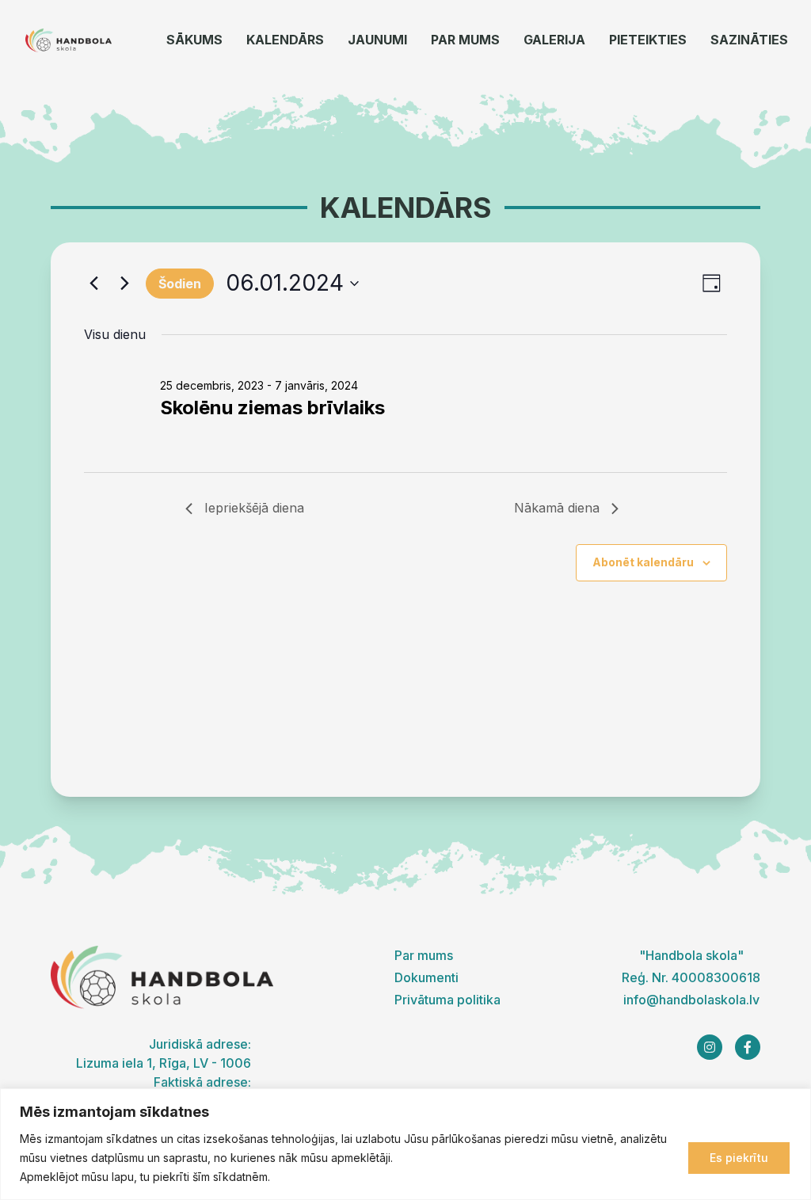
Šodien (179, 283)
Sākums (194, 40)
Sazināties (749, 40)
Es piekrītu (739, 1157)
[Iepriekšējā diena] (93, 283)
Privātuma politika (447, 1000)
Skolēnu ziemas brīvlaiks (272, 407)
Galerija (554, 40)
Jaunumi (377, 40)
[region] (405, 1144)
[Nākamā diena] (124, 283)
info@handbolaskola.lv (691, 1000)
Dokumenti (426, 977)
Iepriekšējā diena (254, 508)
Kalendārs (285, 40)
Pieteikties (648, 40)
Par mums (465, 40)
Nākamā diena (557, 508)
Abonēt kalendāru (643, 562)
